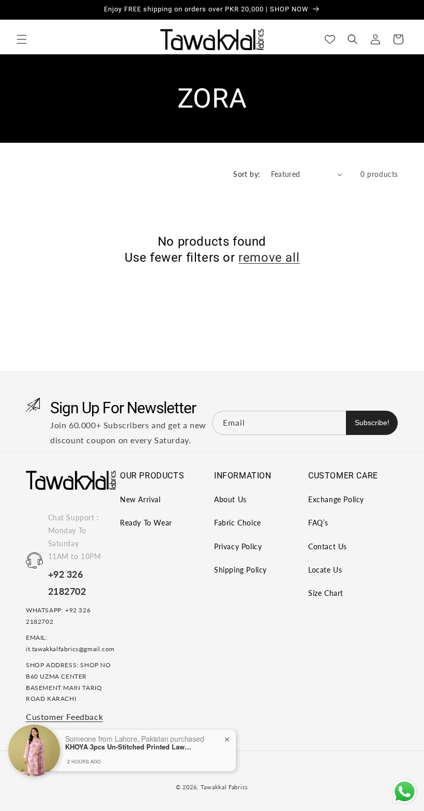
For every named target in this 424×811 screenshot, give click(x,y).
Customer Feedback (64, 717)
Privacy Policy (238, 546)
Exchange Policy (336, 499)
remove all (268, 257)
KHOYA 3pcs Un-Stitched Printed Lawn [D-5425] (129, 747)
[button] (21, 39)
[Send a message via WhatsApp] (404, 791)
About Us (230, 499)
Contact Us (327, 546)
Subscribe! (372, 422)
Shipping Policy (240, 569)
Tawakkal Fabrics (224, 787)
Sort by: (246, 174)
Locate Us (325, 569)
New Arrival (140, 499)
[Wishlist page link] (330, 39)
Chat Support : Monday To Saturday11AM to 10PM (74, 537)
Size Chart (325, 593)
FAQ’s (318, 522)
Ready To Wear (146, 522)
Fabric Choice (237, 522)
